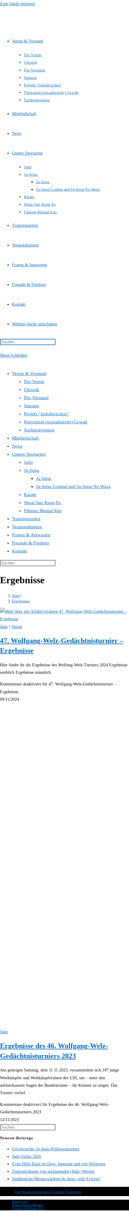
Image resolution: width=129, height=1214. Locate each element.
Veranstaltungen (27, 526)
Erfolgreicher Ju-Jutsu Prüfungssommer (46, 1149)
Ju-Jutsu (31, 470)
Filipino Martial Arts (43, 510)
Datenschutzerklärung (27, 1205)
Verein (16, 626)
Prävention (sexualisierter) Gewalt (55, 422)
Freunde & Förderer (30, 543)
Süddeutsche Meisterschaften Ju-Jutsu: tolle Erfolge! (56, 1179)
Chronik (31, 389)
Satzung (31, 405)
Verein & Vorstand (29, 373)
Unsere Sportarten (29, 454)
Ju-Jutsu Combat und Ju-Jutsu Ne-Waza (73, 486)
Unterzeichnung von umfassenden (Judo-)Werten (53, 1171)
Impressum (20, 1201)
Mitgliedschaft (25, 438)
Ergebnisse (21, 601)
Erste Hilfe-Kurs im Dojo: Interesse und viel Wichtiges (58, 1164)
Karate (30, 494)
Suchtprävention (39, 430)
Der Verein (34, 381)
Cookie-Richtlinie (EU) (28, 1209)
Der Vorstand (36, 397)
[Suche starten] (59, 564)
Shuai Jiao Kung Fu (42, 502)
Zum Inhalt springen (17, 3)
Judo (28, 462)
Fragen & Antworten (31, 534)
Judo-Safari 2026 (26, 1156)
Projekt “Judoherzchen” (46, 413)
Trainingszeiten (26, 518)
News (17, 446)
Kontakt (19, 551)
